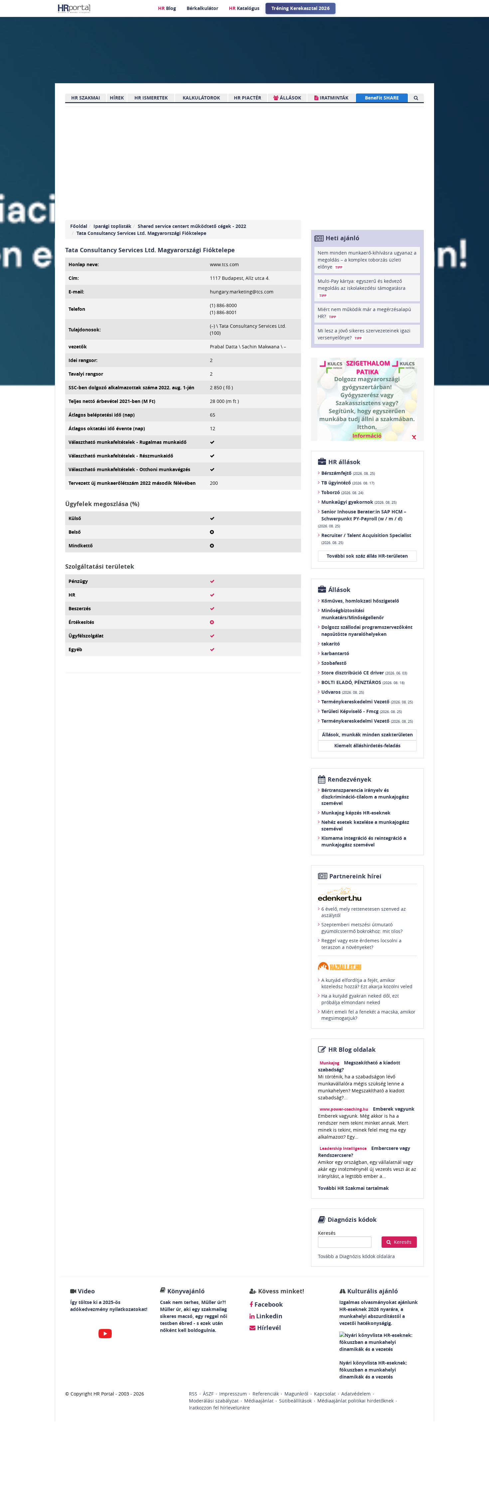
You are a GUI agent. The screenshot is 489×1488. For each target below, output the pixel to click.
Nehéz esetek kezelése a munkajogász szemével (365, 825)
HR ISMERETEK (151, 97)
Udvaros (342, 692)
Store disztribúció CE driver (364, 672)
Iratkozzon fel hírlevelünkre (219, 1407)
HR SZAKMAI (85, 97)
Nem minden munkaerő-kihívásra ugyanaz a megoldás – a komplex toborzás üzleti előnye (367, 260)
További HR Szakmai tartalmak (353, 1188)
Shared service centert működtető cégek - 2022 (192, 226)
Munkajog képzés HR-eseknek (356, 813)
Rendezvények (349, 779)
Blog (167, 8)
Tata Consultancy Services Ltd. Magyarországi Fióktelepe (141, 233)
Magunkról (296, 1394)
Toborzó (342, 492)
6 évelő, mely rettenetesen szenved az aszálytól (363, 912)
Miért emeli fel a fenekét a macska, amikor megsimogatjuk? (368, 1015)
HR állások (344, 462)
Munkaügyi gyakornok (359, 502)
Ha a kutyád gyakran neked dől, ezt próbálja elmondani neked (360, 999)
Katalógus (244, 8)
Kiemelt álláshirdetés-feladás (367, 745)
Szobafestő (334, 663)
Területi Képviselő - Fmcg (361, 711)
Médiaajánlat (258, 1400)
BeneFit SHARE (382, 97)
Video (86, 1291)
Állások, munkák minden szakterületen (367, 734)
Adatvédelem (356, 1394)
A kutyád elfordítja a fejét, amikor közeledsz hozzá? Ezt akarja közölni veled (366, 983)
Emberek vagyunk (393, 1109)
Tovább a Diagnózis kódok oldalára (356, 1256)
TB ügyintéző (347, 482)
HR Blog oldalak (352, 1049)
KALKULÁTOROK (201, 97)
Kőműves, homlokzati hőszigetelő (360, 601)
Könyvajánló (186, 1291)
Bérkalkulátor (202, 8)
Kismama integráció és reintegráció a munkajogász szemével (363, 841)
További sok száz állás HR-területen (367, 556)
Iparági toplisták (112, 226)
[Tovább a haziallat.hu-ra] (367, 966)
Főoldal (78, 226)
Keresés (327, 1233)
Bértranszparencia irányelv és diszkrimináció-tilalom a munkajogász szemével (365, 796)
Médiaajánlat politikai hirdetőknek (355, 1400)
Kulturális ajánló (372, 1291)
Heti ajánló (342, 238)
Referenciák (265, 1394)
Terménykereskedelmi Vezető (367, 701)
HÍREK (117, 97)
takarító (330, 644)
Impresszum (233, 1394)
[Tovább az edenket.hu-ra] (367, 894)
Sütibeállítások (295, 1400)
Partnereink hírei (355, 876)
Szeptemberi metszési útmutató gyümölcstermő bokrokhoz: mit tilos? (362, 927)
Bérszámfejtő (348, 473)
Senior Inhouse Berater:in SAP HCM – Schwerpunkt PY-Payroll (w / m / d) (362, 518)
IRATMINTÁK (333, 97)
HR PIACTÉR (247, 97)
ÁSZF (208, 1394)
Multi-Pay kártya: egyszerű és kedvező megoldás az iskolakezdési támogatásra (362, 288)
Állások (339, 590)
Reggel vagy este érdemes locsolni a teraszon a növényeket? (361, 943)
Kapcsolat (325, 1394)
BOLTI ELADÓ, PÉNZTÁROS (363, 682)
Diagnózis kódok (352, 1219)
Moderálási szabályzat (214, 1400)
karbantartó (335, 653)
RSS (193, 1394)
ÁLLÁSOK (289, 97)
